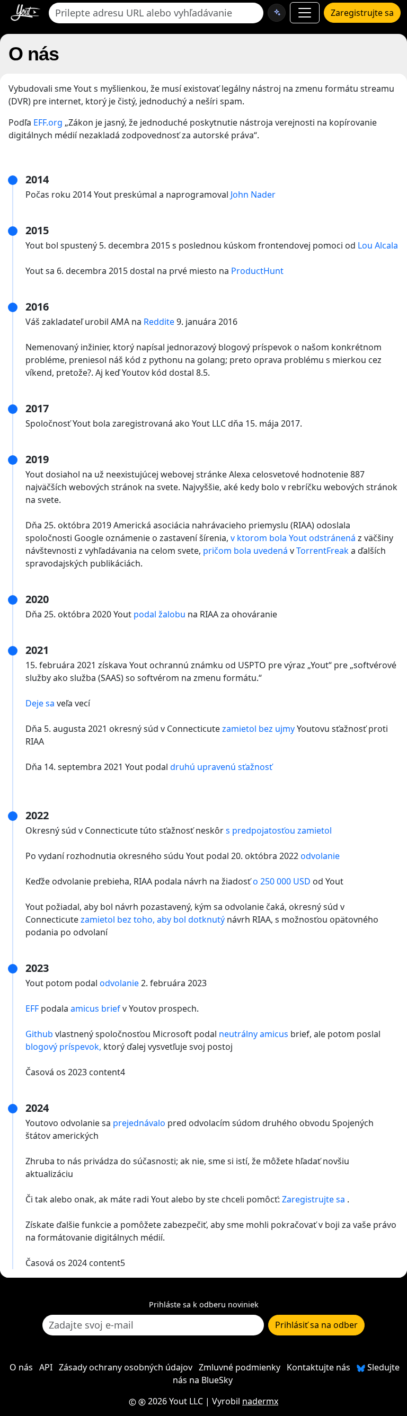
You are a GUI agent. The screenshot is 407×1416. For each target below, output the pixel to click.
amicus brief (95, 1008)
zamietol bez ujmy (258, 728)
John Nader (253, 194)
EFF (32, 1008)
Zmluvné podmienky (239, 1367)
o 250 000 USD (282, 881)
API (45, 1367)
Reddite (159, 322)
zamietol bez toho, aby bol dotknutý (153, 919)
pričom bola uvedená (245, 550)
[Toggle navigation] (305, 12)
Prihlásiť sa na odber (316, 1325)
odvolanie (320, 856)
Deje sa (40, 703)
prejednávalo (139, 1123)
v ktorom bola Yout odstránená (293, 538)
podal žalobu (159, 614)
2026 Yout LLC (174, 1401)
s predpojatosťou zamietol (279, 830)
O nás (21, 1367)
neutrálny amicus (253, 1034)
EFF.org (48, 122)
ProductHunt (257, 271)
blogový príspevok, (63, 1046)
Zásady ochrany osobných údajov (125, 1367)
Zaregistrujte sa (362, 13)
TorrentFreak (322, 550)
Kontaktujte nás (318, 1367)
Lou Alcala (378, 245)
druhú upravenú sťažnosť (221, 767)
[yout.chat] (277, 13)
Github (39, 1034)
